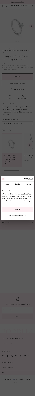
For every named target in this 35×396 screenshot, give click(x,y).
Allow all (17, 209)
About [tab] (29, 184)
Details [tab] (17, 184)
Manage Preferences (16, 215)
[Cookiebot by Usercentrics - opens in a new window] (25, 179)
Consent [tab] (6, 184)
